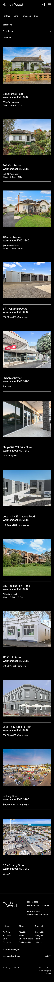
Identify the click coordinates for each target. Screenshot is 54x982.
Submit (48, 956)
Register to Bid (25, 942)
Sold (36, 16)
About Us (22, 932)
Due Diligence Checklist (12, 968)
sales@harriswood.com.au (38, 905)
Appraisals (7, 942)
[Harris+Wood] (13, 4)
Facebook (39, 939)
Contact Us (39, 932)
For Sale (6, 16)
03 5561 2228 (32, 902)
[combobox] (26, 25)
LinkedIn (38, 942)
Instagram (39, 936)
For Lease (26, 16)
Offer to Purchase (26, 939)
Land (16, 16)
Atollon (48, 973)
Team (21, 936)
